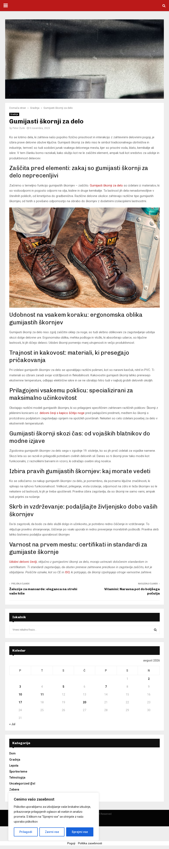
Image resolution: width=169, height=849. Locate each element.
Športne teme (18, 771)
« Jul (12, 724)
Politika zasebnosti (90, 843)
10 (20, 694)
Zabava (14, 789)
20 (84, 702)
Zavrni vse (52, 832)
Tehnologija (17, 777)
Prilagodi (25, 832)
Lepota (13, 765)
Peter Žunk (19, 128)
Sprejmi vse (80, 832)
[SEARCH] (155, 630)
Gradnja (14, 114)
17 (20, 702)
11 (42, 694)
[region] (53, 817)
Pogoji (71, 843)
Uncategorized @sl (22, 783)
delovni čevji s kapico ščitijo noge (62, 413)
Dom (12, 753)
